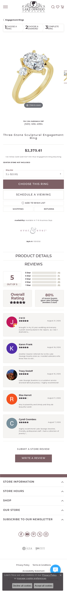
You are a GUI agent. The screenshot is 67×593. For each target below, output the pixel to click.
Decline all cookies (22, 585)
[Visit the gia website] (27, 548)
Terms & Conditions (42, 565)
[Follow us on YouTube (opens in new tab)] (27, 534)
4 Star (28, 276)
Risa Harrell (25, 395)
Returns (49, 209)
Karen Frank (25, 344)
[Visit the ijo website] (40, 548)
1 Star (28, 285)
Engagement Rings (14, 20)
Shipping (18, 209)
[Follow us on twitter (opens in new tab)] (39, 534)
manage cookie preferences (31, 578)
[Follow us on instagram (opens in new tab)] (45, 534)
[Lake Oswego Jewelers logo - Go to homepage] (34, 7)
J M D (22, 318)
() (59, 273)
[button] (53, 7)
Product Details (33, 256)
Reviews (34, 264)
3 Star (28, 279)
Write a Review (33, 458)
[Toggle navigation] (5, 6)
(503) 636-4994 (33, 124)
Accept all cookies (43, 585)
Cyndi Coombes (27, 419)
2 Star (28, 282)
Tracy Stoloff (26, 371)
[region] (33, 78)
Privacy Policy (22, 565)
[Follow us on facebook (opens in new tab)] (21, 534)
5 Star (28, 273)
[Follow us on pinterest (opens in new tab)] (33, 534)
